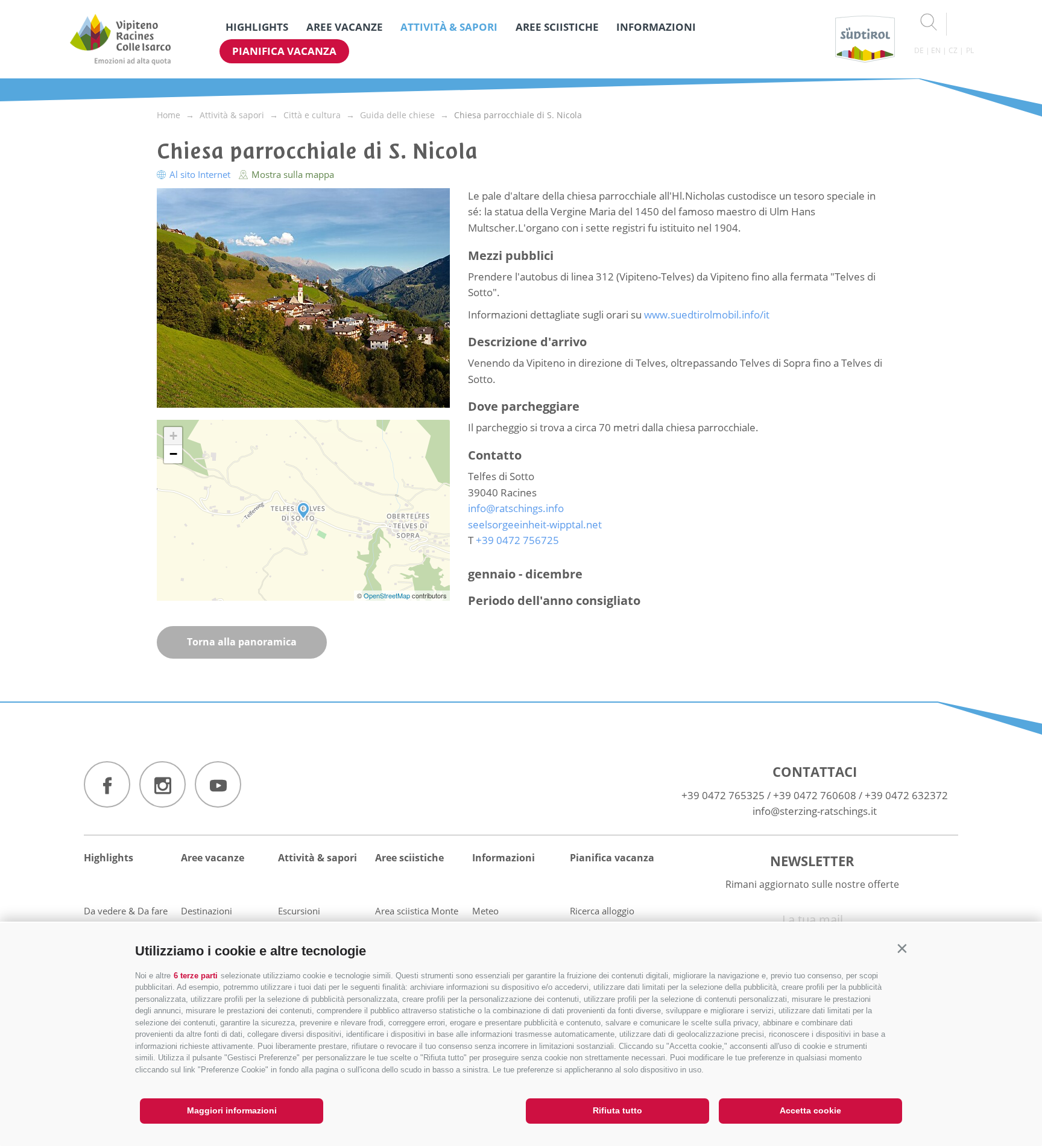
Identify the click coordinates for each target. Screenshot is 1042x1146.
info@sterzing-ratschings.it (815, 811)
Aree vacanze (344, 27)
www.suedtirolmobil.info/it (706, 314)
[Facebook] (107, 784)
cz (953, 50)
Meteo (485, 911)
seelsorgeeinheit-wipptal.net (535, 524)
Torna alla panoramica (242, 641)
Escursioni (299, 911)
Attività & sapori (448, 27)
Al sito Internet (200, 174)
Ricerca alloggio (602, 911)
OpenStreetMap (388, 595)
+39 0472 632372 (906, 795)
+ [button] (173, 435)
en (936, 50)
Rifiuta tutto (617, 1110)
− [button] (173, 453)
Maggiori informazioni (232, 1110)
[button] (902, 948)
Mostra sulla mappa (291, 174)
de (919, 50)
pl (970, 50)
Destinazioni (206, 911)
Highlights (257, 27)
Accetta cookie (810, 1110)
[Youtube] (218, 784)
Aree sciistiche (557, 27)
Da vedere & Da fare (126, 911)
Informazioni (656, 27)
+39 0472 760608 (814, 795)
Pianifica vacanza (284, 51)
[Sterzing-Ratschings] (120, 39)
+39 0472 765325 (723, 795)
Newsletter (812, 861)
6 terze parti (196, 975)
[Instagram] (162, 784)
